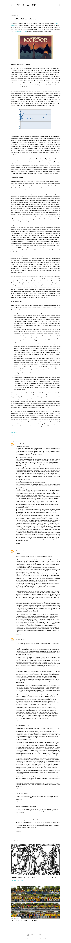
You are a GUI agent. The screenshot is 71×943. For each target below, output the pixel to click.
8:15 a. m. (18, 801)
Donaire (18, 551)
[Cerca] (59, 5)
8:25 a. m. (18, 815)
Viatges (35, 435)
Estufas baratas (20, 793)
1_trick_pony (43, 938)
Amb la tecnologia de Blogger (37, 934)
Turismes (31, 435)
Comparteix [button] (14, 432)
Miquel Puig (19, 444)
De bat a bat (26, 5)
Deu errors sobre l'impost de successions (34, 877)
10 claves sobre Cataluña (25, 920)
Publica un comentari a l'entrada (21, 835)
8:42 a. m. (18, 831)
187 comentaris (21, 923)
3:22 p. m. (18, 634)
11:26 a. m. (18, 788)
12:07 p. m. (18, 546)
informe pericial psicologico (24, 806)
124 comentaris (21, 880)
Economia (25, 435)
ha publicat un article (20, 31)
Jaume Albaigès (20, 726)
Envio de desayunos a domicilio (25, 820)
